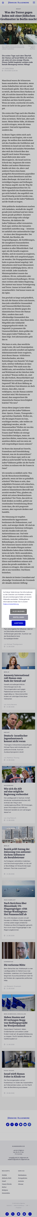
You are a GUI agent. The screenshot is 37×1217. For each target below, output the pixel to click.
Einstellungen (18, 617)
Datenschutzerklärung (11, 604)
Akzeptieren (18, 623)
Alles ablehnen (18, 611)
